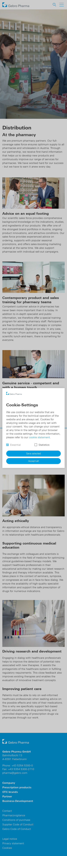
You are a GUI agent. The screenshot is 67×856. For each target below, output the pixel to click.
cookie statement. (40, 437)
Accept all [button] (33, 461)
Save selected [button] (33, 453)
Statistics (43, 444)
